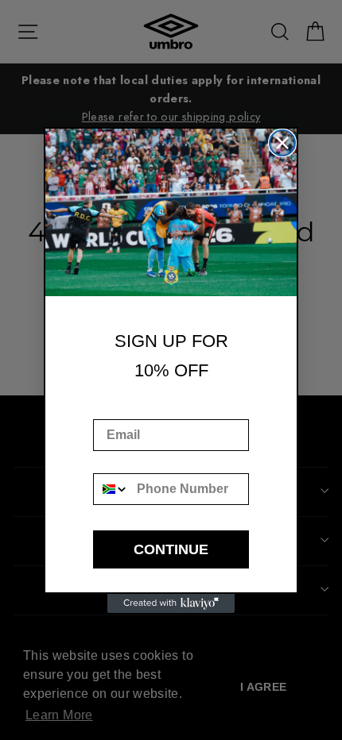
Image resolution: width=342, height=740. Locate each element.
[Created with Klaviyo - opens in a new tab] (171, 603)
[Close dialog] (282, 143)
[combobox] (111, 489)
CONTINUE (171, 549)
